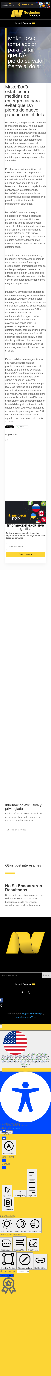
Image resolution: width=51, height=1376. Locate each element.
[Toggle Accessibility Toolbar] (1, 1026)
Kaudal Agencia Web (25, 1017)
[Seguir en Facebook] (22, 992)
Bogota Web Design (32, 1013)
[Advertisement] (25, 475)
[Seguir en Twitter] (29, 992)
